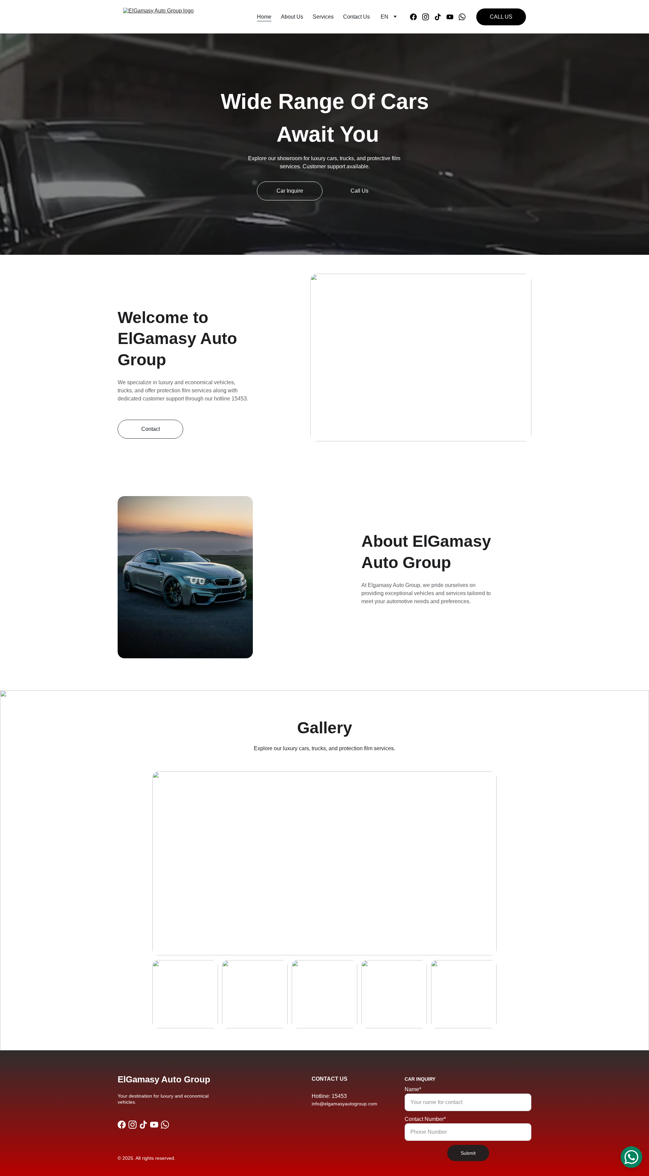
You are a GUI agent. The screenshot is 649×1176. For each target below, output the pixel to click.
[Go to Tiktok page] (440, 17)
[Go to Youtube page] (453, 17)
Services (323, 17)
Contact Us (356, 17)
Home (264, 17)
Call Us (359, 191)
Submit (468, 1153)
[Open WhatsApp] (631, 1157)
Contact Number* (425, 1119)
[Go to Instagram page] (428, 17)
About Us (292, 17)
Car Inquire (290, 191)
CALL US (501, 17)
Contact (150, 429)
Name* (413, 1089)
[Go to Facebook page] (416, 17)
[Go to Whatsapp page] (462, 17)
